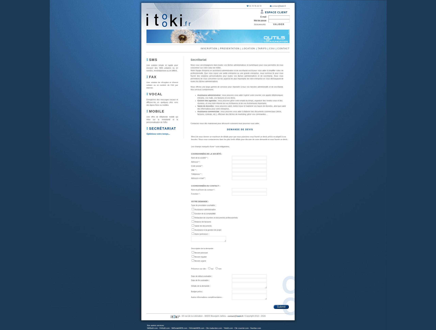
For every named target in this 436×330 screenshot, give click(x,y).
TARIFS (262, 48)
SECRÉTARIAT (162, 128)
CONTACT (283, 48)
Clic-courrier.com (242, 328)
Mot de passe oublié (260, 24)
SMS (153, 60)
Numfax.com (255, 328)
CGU (272, 48)
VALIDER (278, 24)
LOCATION (248, 48)
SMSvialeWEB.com (179, 328)
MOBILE (156, 111)
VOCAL (155, 94)
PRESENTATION (230, 48)
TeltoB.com (228, 328)
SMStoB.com (152, 328)
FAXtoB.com (164, 328)
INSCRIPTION (209, 48)
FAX (153, 77)
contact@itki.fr (279, 6)
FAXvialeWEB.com (196, 328)
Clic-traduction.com (214, 328)
